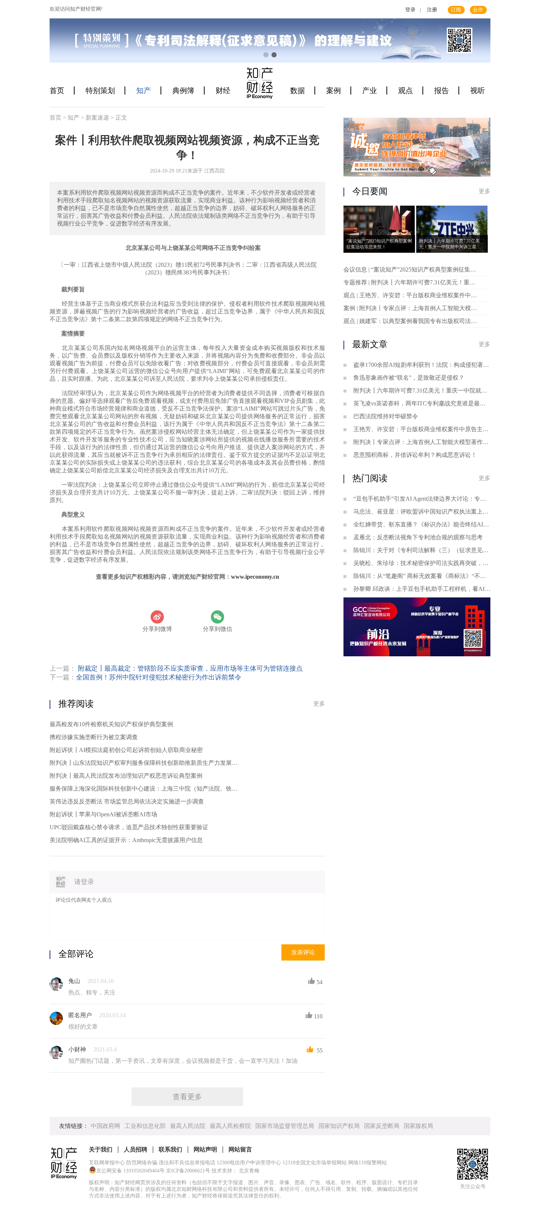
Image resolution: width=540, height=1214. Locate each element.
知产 (143, 90)
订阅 (456, 10)
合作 (478, 10)
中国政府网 (105, 1126)
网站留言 (240, 1149)
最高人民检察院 (230, 1126)
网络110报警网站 (367, 1162)
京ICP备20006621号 (188, 1171)
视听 (477, 90)
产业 (369, 90)
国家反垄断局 (381, 1126)
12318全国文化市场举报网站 (314, 1162)
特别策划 (100, 90)
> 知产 (72, 117)
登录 (410, 10)
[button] (266, 54)
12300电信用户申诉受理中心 (249, 1162)
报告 (441, 90)
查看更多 (187, 1097)
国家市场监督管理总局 (284, 1126)
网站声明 (205, 1149)
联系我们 (170, 1149)
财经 (223, 90)
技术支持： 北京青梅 (235, 1171)
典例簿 (183, 90)
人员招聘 (135, 1149)
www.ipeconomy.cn (255, 577)
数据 (297, 90)
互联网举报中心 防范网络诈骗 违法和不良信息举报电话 (152, 1162)
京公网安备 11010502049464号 (130, 1171)
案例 (333, 90)
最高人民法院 (187, 1126)
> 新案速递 (96, 117)
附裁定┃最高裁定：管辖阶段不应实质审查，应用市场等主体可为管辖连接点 (190, 668)
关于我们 (100, 1149)
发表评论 (303, 952)
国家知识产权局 (339, 1126)
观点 (405, 90)
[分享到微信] (217, 617)
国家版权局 (418, 1126)
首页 (57, 90)
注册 (432, 10)
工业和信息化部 (145, 1126)
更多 (319, 703)
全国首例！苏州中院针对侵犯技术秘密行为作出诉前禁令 (158, 677)
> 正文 (119, 117)
